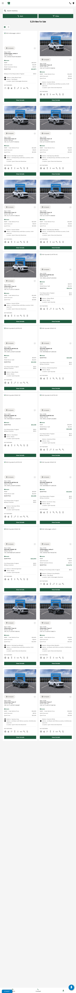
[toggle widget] (71, 987)
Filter (57, 16)
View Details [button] (20, 100)
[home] (8, 3)
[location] (73, 3)
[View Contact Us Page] (70, 3)
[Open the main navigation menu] (3, 3)
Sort (21, 16)
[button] (20, 100)
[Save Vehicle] (34, 48)
